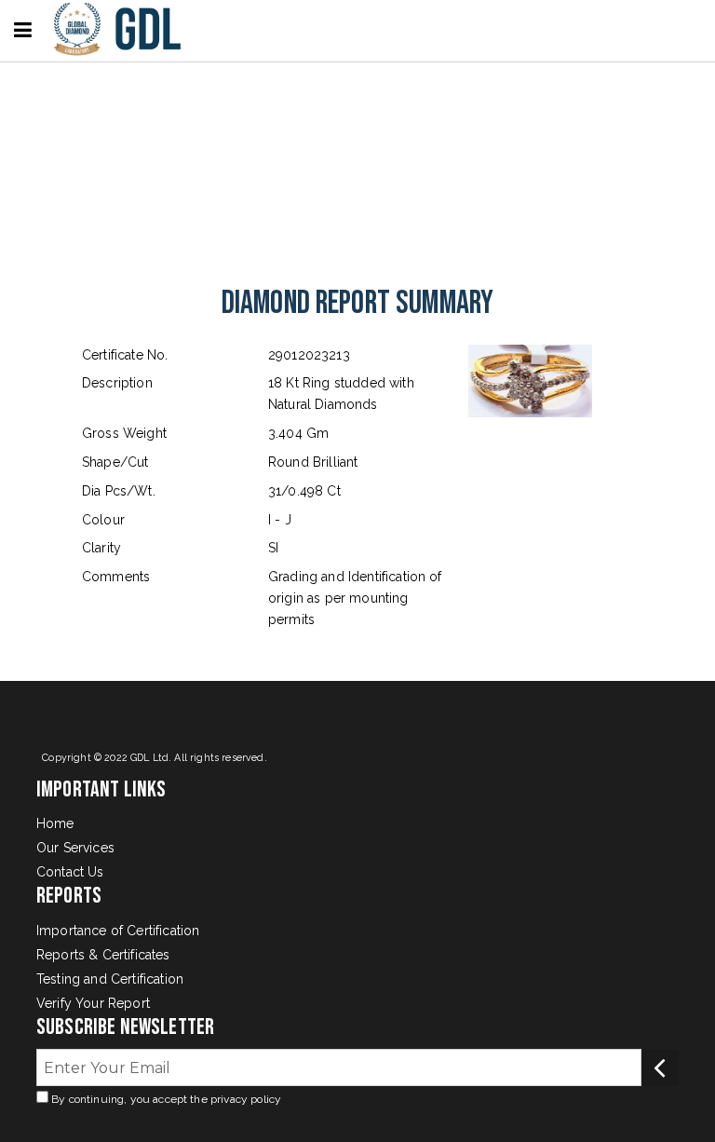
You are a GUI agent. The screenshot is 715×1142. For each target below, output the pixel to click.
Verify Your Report (93, 1003)
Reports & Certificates (103, 954)
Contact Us (70, 871)
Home (55, 823)
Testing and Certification (109, 979)
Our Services (75, 847)
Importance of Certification (117, 930)
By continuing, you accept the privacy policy (164, 1099)
